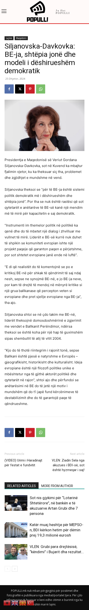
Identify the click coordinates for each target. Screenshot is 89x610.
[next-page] (15, 569)
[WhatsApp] (40, 89)
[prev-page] (7, 569)
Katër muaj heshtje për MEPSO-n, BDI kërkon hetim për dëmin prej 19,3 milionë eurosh (56, 529)
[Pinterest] (30, 89)
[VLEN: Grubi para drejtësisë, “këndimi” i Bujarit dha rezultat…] (16, 552)
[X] (19, 89)
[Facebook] (9, 89)
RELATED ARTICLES (21, 486)
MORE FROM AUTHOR (57, 486)
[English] (15, 603)
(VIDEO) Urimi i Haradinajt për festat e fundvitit (23, 462)
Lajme (9, 38)
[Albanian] (7, 603)
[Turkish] (30, 603)
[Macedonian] (23, 603)
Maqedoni (21, 38)
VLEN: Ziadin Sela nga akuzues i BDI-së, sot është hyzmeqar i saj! (68, 465)
